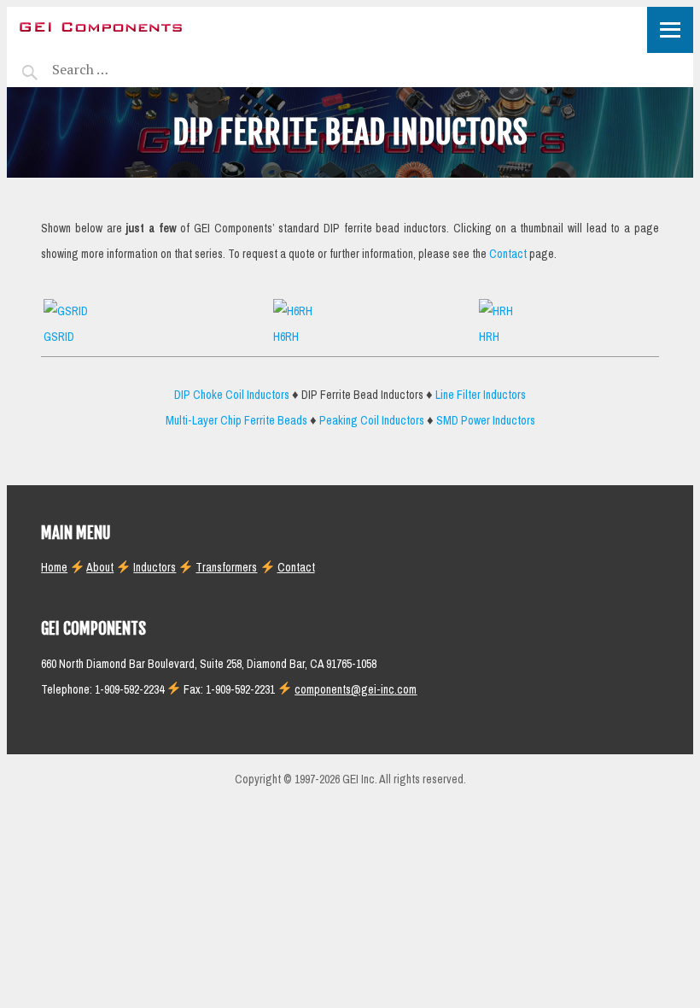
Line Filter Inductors (480, 395)
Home (54, 567)
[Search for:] (124, 69)
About (100, 567)
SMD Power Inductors (485, 420)
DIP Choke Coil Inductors (231, 395)
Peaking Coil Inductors (371, 420)
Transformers (226, 567)
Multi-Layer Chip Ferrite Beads (236, 420)
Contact (508, 254)
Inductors (154, 567)
